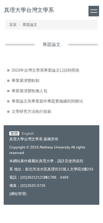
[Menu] (93, 11)
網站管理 (18, 194)
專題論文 (29, 24)
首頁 (13, 24)
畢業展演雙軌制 (25, 80)
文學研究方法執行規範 (31, 111)
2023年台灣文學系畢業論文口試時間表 (45, 70)
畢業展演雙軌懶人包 (29, 91)
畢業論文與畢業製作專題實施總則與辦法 (47, 101)
